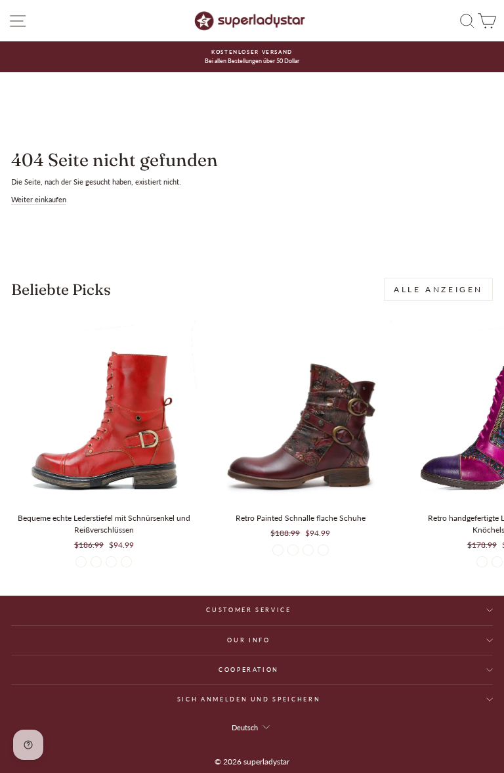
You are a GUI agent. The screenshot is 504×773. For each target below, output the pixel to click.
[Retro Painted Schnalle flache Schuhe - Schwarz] (308, 550)
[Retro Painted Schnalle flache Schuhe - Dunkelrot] (278, 550)
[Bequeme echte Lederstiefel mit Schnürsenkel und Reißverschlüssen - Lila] (126, 562)
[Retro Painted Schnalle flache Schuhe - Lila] (293, 550)
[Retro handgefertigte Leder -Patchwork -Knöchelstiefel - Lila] (482, 562)
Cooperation (249, 669)
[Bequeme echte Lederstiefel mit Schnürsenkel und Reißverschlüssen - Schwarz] (111, 562)
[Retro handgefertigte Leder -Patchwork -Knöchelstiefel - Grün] (497, 562)
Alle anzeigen (438, 289)
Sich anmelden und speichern (249, 699)
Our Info (248, 640)
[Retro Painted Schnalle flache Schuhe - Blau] (323, 550)
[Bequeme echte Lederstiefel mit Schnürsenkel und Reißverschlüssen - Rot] (81, 562)
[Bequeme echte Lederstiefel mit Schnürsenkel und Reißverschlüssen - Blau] (96, 562)
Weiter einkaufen (38, 199)
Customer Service (248, 609)
